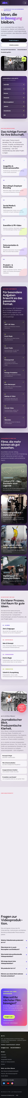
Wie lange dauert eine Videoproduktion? (8, 962)
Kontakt (3, 1064)
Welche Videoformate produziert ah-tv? (12, 941)
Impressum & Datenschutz (7, 1095)
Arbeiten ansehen (14, 45)
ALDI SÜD (6, 84)
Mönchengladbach (9, 102)
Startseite (3, 1054)
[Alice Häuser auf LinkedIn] (4, 1083)
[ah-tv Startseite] (5, 3)
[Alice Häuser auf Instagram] (12, 1083)
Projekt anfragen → (14, 40)
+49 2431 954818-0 (8, 1020)
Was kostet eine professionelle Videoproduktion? (11, 955)
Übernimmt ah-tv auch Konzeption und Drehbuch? (10, 948)
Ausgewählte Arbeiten (6, 1059)
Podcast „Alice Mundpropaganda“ (9, 1073)
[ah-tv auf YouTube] (8, 1083)
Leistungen (3, 1057)
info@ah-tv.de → (9, 1016)
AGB (17, 1095)
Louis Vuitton (7, 89)
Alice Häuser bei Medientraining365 (9, 1071)
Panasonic (6, 97)
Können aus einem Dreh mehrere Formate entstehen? (12, 975)
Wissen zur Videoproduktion (8, 1061)
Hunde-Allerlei (4, 1075)
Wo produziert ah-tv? (8, 968)
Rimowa (6, 93)
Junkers (6, 106)
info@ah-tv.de (5, 1047)
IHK (5, 115)
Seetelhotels (7, 110)
